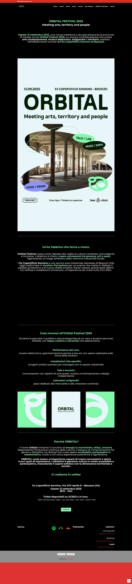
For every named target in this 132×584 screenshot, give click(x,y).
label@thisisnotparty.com (106, 547)
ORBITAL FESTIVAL (102, 6)
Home (55, 6)
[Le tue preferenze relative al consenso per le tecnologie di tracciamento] (129, 581)
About (112, 6)
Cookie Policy (70, 554)
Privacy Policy (61, 554)
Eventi (62, 6)
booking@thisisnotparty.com (105, 541)
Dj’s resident (89, 6)
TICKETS (66, 510)
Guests (80, 6)
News (68, 6)
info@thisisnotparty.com (106, 534)
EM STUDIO (69, 559)
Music (74, 6)
